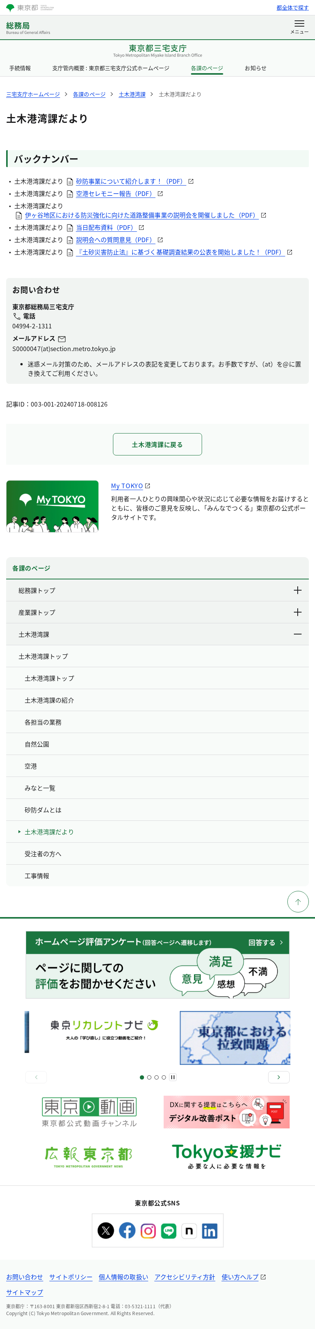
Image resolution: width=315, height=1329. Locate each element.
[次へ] (279, 1077)
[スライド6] (164, 1077)
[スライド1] (142, 1077)
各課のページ (207, 68)
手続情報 (20, 68)
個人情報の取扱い (123, 1276)
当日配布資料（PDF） (106, 227)
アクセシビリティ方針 (185, 1276)
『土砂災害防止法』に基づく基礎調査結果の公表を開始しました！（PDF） (180, 251)
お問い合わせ (24, 1276)
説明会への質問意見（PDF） (116, 239)
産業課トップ (36, 612)
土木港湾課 (33, 634)
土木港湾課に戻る (157, 444)
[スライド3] (149, 1077)
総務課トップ (36, 590)
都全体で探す (293, 7)
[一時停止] (173, 1077)
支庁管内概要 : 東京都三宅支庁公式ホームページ (110, 68)
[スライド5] (156, 1077)
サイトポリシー (71, 1276)
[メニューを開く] (299, 27)
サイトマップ (24, 1292)
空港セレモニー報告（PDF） (116, 193)
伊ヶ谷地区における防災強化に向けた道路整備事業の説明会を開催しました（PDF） (142, 214)
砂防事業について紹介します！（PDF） (131, 181)
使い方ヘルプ (240, 1276)
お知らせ (255, 68)
